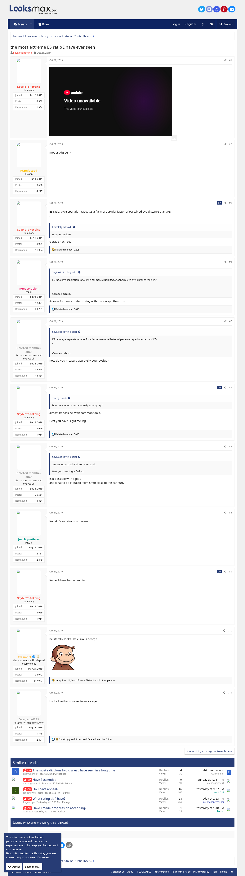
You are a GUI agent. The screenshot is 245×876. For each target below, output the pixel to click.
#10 (230, 630)
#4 (230, 262)
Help (214, 871)
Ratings (62, 773)
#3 (230, 203)
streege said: (59, 398)
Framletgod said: (61, 227)
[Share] (225, 60)
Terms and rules (180, 871)
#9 (230, 571)
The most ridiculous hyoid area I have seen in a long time (74, 770)
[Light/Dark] (211, 24)
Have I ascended (44, 780)
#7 (230, 446)
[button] (31, 24)
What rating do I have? (49, 799)
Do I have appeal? (45, 789)
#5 (230, 321)
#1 (230, 60)
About (131, 871)
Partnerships (161, 871)
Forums (23, 24)
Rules (45, 24)
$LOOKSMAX (144, 871)
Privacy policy (201, 871)
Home (223, 871)
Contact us (117, 871)
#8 (230, 512)
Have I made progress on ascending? (59, 808)
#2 (230, 144)
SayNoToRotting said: (64, 272)
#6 (230, 387)
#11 (230, 692)
